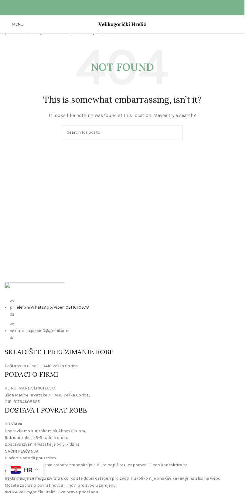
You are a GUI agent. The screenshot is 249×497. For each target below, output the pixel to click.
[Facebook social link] (118, 8)
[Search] (237, 24)
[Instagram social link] (126, 8)
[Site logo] (122, 23)
